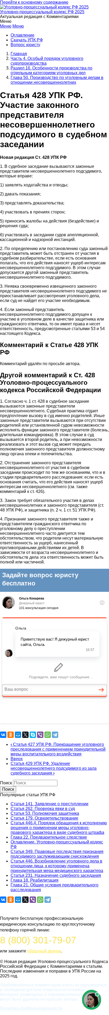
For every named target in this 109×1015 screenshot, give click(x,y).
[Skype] (33, 735)
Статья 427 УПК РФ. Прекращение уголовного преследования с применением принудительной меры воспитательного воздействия (58, 749)
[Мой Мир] (18, 735)
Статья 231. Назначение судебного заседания (56, 875)
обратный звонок (44, 951)
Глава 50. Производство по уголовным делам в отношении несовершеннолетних (57, 80)
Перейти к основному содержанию (34, 2)
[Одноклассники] (10, 735)
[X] (25, 735)
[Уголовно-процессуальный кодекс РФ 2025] (44, 7)
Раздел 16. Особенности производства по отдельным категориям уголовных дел (51, 70)
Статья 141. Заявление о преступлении (49, 804)
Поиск (6, 783)
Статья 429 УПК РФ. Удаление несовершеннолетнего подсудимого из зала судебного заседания (54, 768)
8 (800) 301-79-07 (38, 940)
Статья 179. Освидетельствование (44, 818)
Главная (19, 53)
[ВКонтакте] (3, 735)
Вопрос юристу (25, 44)
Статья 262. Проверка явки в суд (43, 808)
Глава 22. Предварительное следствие (49, 837)
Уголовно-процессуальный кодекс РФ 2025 (42, 12)
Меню (5, 26)
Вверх (17, 758)
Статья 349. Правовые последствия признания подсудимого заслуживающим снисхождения (57, 854)
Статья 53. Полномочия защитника (45, 813)
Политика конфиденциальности (31, 1008)
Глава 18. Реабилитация (34, 880)
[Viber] (40, 735)
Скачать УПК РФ (27, 40)
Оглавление (22, 35)
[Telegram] (55, 735)
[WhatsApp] (47, 735)
